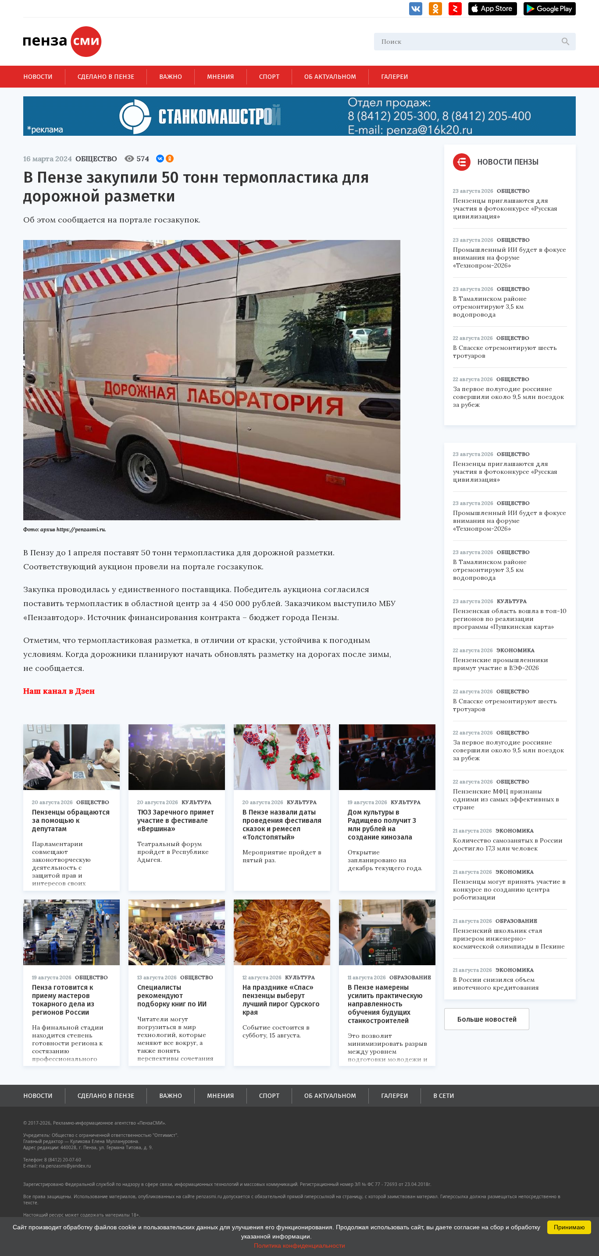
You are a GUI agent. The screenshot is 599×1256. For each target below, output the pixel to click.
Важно (170, 77)
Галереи (394, 77)
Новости (38, 77)
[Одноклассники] (170, 158)
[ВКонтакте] (160, 158)
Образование (410, 977)
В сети (443, 1096)
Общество (96, 158)
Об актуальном (330, 77)
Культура (196, 802)
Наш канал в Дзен (59, 691)
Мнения (220, 77)
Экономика (515, 650)
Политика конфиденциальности (299, 1245)
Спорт (269, 77)
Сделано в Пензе (106, 77)
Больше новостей (487, 1019)
